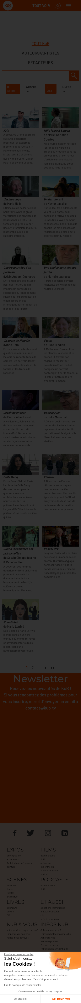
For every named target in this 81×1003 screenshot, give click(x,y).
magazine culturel (49, 911)
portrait (44, 874)
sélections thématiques (52, 907)
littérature (12, 907)
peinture (11, 866)
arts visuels (13, 859)
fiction (43, 859)
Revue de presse (49, 941)
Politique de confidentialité (54, 948)
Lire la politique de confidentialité (23, 985)
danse (10, 889)
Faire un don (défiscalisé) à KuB (56, 933)
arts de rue (12, 896)
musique (11, 885)
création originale (49, 870)
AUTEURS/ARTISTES (40, 52)
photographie (14, 855)
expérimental (47, 866)
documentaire (47, 855)
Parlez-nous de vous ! (18, 937)
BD (8, 915)
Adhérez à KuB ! (48, 937)
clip (42, 915)
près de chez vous (49, 918)
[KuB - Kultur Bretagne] (19, 6)
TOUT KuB (40, 43)
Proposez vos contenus (19, 933)
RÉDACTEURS (40, 62)
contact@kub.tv (40, 707)
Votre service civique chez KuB (22, 930)
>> (53, 667)
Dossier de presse (49, 945)
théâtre (10, 892)
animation (45, 862)
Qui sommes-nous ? (50, 930)
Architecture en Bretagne (19, 862)
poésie (10, 911)
